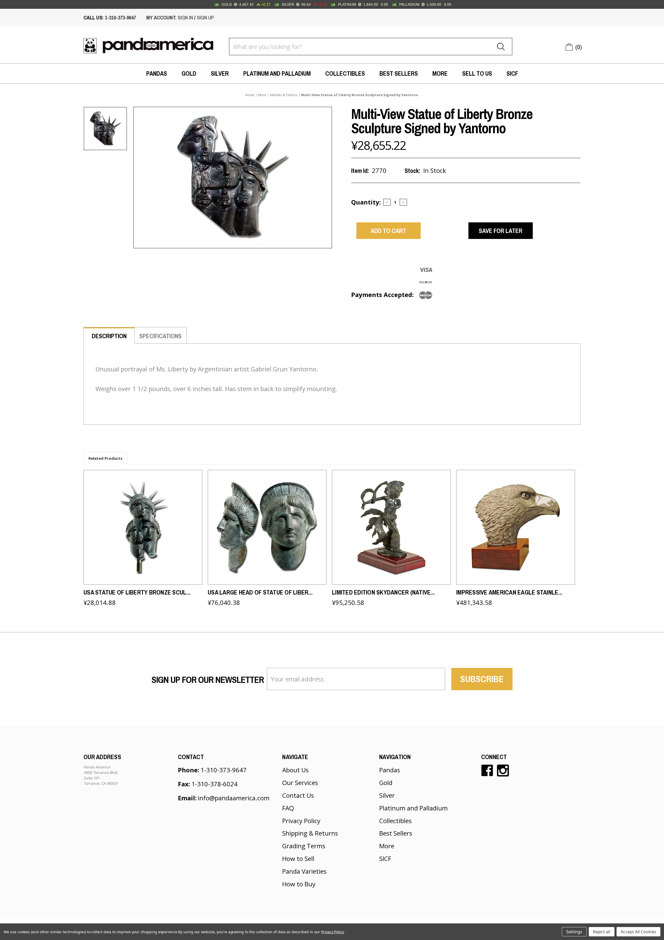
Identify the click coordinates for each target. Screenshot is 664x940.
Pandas (156, 73)
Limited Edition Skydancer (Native (383, 592)
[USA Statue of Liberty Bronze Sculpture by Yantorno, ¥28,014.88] (143, 527)
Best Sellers (398, 73)
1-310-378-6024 (214, 784)
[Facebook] (487, 770)
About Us (295, 770)
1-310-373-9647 (120, 17)
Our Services (300, 782)
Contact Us (298, 795)
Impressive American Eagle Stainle (509, 592)
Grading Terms (303, 846)
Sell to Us (477, 73)
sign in (185, 17)
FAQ (288, 808)
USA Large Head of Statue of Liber (260, 592)
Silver (220, 73)
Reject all (601, 932)
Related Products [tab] (105, 458)
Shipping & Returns (310, 833)
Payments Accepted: (382, 294)
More (440, 73)
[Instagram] (503, 770)
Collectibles (345, 73)
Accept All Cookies (638, 932)
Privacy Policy (301, 820)
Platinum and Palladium (277, 73)
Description (109, 336)
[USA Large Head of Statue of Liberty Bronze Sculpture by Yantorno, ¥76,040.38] (267, 527)
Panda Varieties (304, 871)
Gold (189, 73)
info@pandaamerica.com (233, 798)
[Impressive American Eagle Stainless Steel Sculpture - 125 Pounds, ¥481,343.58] (515, 527)
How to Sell (298, 858)
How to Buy (298, 884)
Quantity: (366, 202)
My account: (161, 17)
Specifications (160, 336)
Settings (574, 932)
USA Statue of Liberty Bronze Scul (137, 592)
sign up (205, 17)
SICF (512, 73)
